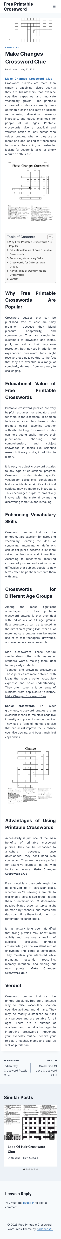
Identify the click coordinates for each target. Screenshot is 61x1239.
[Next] (51, 1136)
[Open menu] (54, 6)
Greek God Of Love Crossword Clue (46, 1068)
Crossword (12, 47)
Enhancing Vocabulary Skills (26, 258)
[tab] (24, 1169)
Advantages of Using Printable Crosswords (28, 272)
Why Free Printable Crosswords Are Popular (30, 244)
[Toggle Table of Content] (48, 237)
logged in (28, 1202)
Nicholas (12, 69)
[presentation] (30, 1122)
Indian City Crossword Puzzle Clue (15, 1068)
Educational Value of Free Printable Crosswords (31, 252)
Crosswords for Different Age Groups (27, 264)
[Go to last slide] (9, 1136)
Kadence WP (45, 1229)
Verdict (14, 278)
